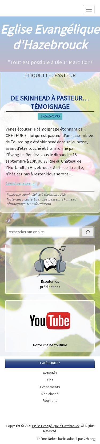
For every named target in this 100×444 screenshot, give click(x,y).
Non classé (50, 393)
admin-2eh (29, 194)
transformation (39, 204)
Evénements (50, 116)
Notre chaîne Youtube (50, 345)
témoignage (15, 204)
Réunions (50, 400)
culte (28, 199)
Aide (50, 380)
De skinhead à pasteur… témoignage (50, 102)
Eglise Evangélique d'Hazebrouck (50, 36)
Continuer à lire (20, 183)
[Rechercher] (87, 232)
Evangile (40, 199)
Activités (50, 373)
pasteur (54, 199)
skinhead (69, 199)
